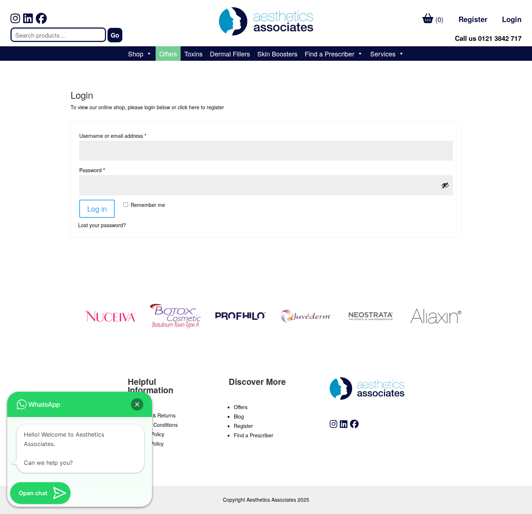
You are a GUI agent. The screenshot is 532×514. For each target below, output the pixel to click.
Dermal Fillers (230, 53)
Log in (97, 208)
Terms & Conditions (155, 424)
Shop (135, 53)
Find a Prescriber (329, 53)
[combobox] (58, 34)
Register (473, 19)
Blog (239, 416)
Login (512, 19)
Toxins (193, 53)
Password (92, 170)
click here (188, 107)
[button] (137, 404)
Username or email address (112, 135)
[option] (106, 316)
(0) (438, 19)
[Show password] (445, 185)
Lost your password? (102, 225)
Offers (168, 53)
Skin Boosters (277, 53)
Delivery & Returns (154, 415)
